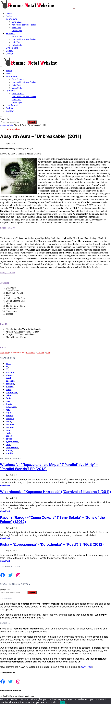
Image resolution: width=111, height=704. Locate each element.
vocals (9, 450)
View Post (5, 485)
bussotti (10, 381)
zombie (9, 453)
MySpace (4, 352)
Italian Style (17, 30)
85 (7, 369)
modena (10, 424)
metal (8, 421)
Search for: (5, 119)
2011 (8, 363)
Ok (62, 702)
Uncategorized (6, 125)
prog (8, 430)
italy (8, 410)
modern (10, 427)
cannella (10, 383)
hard (8, 401)
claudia (9, 386)
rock (8, 433)
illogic (9, 404)
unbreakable (12, 447)
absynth (10, 372)
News (9, 16)
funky (8, 398)
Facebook (30, 352)
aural (8, 378)
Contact (10, 53)
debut (9, 395)
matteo (9, 415)
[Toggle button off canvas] (74, 8)
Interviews (11, 19)
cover (8, 389)
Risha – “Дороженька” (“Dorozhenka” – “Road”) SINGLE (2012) (52, 544)
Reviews (10, 33)
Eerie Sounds (18, 22)
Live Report (12, 47)
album (9, 375)
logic (8, 412)
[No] (66, 703)
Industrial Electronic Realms (24, 25)
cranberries (11, 392)
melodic (10, 418)
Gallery (9, 50)
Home (9, 13)
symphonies (12, 441)
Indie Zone (16, 27)
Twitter (40, 352)
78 (7, 366)
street (9, 438)
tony (8, 444)
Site (48, 352)
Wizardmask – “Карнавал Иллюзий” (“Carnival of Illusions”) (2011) (55, 492)
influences (11, 407)
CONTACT (86, 666)
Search (32, 122)
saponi (9, 436)
